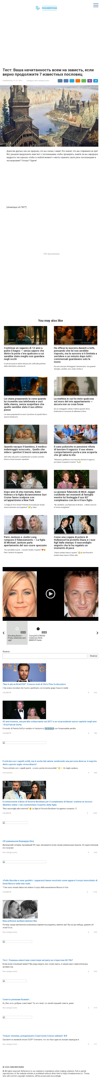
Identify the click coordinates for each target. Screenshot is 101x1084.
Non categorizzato (42, 80)
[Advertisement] (50, 41)
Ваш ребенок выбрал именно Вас (20, 921)
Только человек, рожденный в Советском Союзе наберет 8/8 (35, 1036)
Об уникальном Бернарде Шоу (18, 841)
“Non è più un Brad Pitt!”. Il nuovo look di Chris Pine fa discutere (34, 684)
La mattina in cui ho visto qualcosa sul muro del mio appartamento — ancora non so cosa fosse (74, 401)
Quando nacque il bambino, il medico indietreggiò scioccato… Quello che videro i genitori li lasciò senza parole (25, 449)
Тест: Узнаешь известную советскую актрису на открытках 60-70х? (38, 960)
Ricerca (6, 651)
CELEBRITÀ (7, 692)
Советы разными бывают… (17, 999)
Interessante (7, 773)
